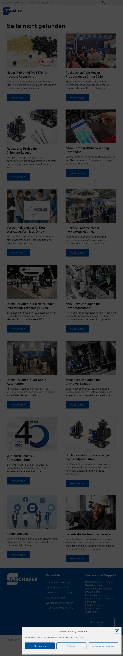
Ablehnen (71, 646)
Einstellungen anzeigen (103, 646)
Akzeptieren (40, 646)
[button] (116, 631)
